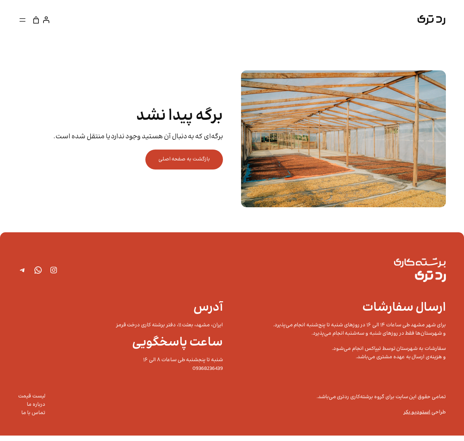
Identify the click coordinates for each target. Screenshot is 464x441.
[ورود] (48, 19)
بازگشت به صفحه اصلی (184, 159)
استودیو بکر (416, 412)
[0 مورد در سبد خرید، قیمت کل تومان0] (36, 20)
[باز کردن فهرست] (22, 20)
